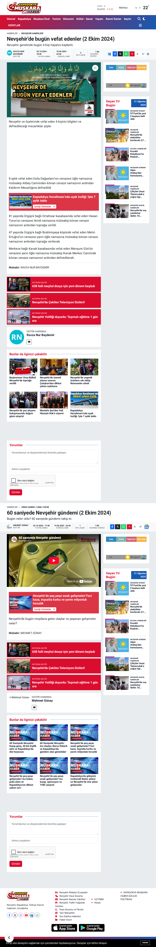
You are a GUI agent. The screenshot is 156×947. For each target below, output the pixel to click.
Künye (97, 918)
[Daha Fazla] (132, 53)
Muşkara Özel (42, 18)
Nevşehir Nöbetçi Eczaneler (73, 907)
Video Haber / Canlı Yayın (35, 536)
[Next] (31, 930)
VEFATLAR (14, 25)
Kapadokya (24, 18)
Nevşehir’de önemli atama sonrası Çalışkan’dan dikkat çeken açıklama (50, 382)
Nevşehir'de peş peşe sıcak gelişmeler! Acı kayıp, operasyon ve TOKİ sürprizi (51, 809)
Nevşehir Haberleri (32, 33)
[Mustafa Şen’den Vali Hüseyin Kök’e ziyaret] (54, 399)
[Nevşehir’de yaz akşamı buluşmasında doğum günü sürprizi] (23, 399)
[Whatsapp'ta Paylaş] (126, 53)
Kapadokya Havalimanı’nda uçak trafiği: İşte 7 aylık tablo (83, 413)
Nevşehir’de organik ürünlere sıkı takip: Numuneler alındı (81, 380)
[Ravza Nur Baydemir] (16, 336)
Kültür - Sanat (84, 18)
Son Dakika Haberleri (70, 931)
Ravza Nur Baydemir (40, 335)
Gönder (16, 521)
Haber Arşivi (65, 935)
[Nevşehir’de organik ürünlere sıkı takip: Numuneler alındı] (84, 366)
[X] (15, 930)
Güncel (11, 18)
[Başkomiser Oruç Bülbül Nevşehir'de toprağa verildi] (23, 366)
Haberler (12, 33)
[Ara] (139, 19)
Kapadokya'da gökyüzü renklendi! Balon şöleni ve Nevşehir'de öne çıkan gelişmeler (84, 809)
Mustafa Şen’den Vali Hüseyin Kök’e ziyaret (52, 412)
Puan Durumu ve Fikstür (71, 924)
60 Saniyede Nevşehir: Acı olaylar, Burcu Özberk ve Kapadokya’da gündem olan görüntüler (53, 776)
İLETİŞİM (99, 914)
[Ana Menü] (140, 25)
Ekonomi (68, 18)
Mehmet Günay (42, 729)
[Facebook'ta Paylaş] (115, 53)
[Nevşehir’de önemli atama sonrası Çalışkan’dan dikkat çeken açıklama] (54, 366)
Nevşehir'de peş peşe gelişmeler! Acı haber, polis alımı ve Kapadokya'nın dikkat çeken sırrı (21, 811)
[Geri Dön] (9, 937)
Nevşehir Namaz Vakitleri (72, 914)
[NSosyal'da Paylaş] (109, 53)
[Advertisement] (54, 152)
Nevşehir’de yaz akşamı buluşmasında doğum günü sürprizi (22, 413)
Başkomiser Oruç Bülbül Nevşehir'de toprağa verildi (22, 380)
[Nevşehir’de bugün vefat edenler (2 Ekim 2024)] (54, 89)
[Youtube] (26, 930)
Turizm (56, 18)
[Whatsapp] (37, 930)
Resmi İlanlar (113, 18)
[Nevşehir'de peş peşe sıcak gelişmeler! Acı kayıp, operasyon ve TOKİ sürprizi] (54, 794)
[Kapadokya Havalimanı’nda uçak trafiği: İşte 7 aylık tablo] (84, 399)
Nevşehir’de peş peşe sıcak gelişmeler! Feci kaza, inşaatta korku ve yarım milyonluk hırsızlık (83, 776)
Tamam (145, 943)
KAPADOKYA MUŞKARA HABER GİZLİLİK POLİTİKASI (134, 911)
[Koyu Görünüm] (144, 19)
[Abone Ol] (148, 54)
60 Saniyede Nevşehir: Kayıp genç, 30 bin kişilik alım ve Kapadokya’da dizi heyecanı (22, 776)
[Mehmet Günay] (19, 726)
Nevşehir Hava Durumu (71, 911)
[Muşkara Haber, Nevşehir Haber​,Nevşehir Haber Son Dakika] (24, 7)
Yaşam (99, 18)
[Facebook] (9, 930)
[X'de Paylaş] (120, 53)
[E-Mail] (29, 341)
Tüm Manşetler (67, 928)
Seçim (127, 18)
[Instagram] (20, 930)
